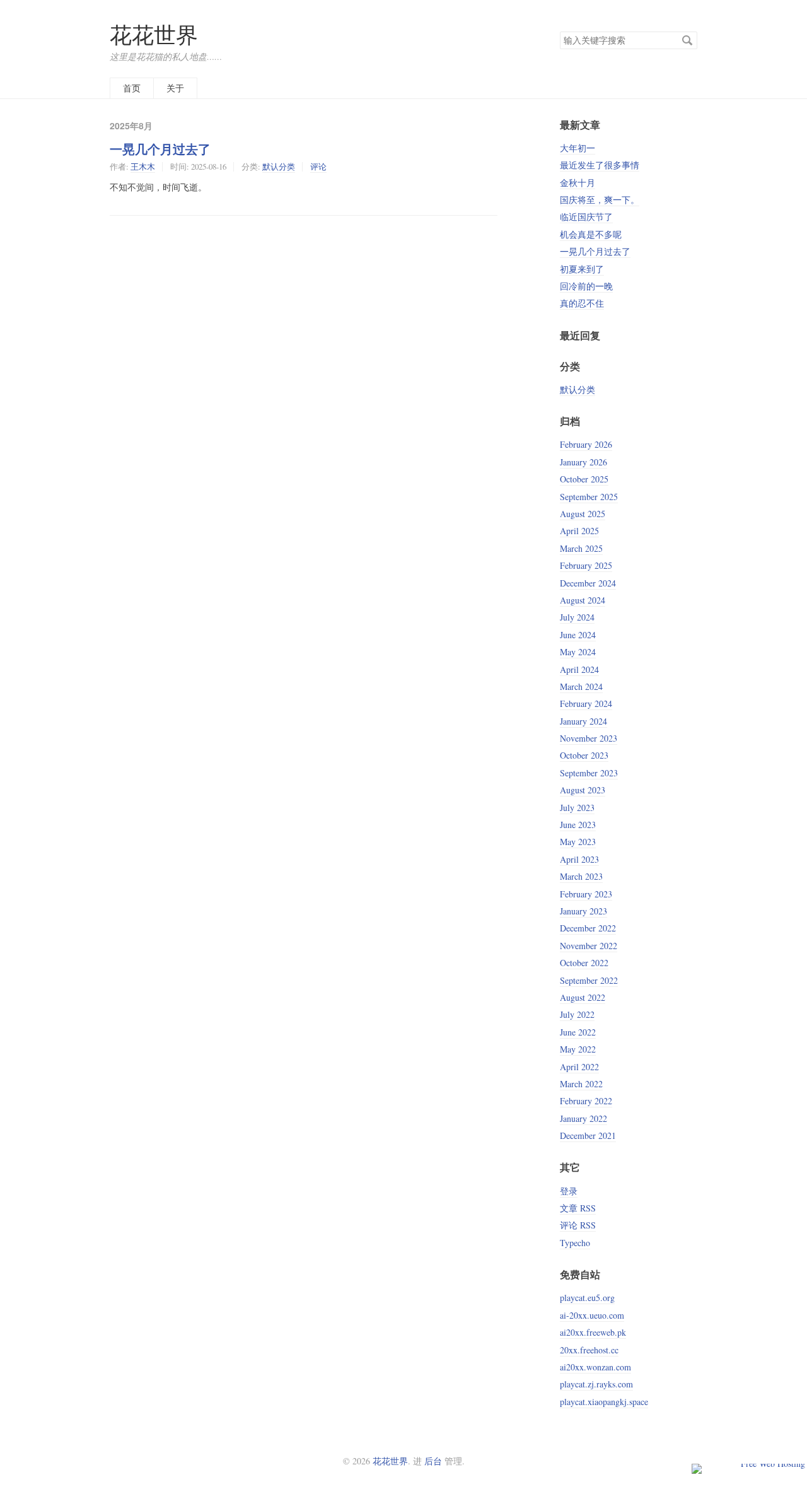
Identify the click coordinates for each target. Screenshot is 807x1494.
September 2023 (589, 773)
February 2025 (586, 565)
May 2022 (578, 1049)
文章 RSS (578, 1208)
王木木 (143, 166)
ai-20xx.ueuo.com (592, 1315)
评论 (318, 166)
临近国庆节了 (586, 217)
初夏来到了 (582, 269)
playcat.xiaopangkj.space (604, 1402)
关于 (175, 88)
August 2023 (582, 790)
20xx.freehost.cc (589, 1350)
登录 (569, 1191)
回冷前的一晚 (586, 286)
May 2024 (578, 652)
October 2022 (584, 963)
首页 (132, 88)
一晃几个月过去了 (160, 149)
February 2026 (586, 444)
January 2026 (583, 462)
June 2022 (578, 1032)
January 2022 (583, 1118)
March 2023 (581, 876)
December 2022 (588, 928)
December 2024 (588, 583)
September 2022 (589, 980)
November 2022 (588, 946)
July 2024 (577, 617)
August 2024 (582, 600)
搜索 (687, 40)
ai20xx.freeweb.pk (593, 1332)
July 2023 (577, 808)
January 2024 (583, 721)
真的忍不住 (582, 303)
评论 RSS (578, 1225)
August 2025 (582, 514)
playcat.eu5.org (587, 1298)
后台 (433, 1461)
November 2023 (588, 738)
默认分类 (278, 166)
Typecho (575, 1243)
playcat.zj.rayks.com (596, 1384)
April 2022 (579, 1067)
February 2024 (586, 703)
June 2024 (578, 635)
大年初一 (577, 148)
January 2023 (583, 911)
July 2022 (577, 1014)
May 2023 (578, 842)
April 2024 (579, 669)
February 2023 (586, 894)
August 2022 (582, 997)
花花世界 (154, 34)
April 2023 (579, 859)
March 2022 (581, 1084)
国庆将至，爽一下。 (599, 200)
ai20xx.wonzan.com (595, 1367)
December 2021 (588, 1135)
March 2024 (581, 686)
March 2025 (581, 548)
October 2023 (584, 755)
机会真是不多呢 (591, 234)
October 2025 (584, 479)
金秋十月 (577, 183)
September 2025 (589, 497)
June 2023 (578, 825)
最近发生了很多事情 (599, 165)
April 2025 (579, 531)
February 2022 (586, 1101)
